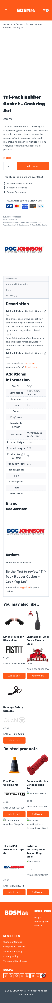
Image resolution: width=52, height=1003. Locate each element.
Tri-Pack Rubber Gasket (38, 225)
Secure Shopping (12, 951)
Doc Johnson (24, 225)
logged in (25, 587)
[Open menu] (5, 10)
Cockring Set (13, 225)
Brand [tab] (9, 290)
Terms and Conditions (15, 961)
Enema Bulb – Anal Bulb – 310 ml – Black (38, 640)
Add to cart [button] (14, 675)
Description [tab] (11, 278)
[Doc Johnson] (24, 250)
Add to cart (33, 166)
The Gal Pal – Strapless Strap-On (13, 850)
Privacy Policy (10, 956)
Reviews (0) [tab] (11, 295)
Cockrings (16, 222)
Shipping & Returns (14, 946)
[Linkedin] (27, 975)
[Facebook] (5, 975)
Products (33, 222)
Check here (31, 367)
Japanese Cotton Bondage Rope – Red (37, 785)
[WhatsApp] (38, 975)
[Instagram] (16, 975)
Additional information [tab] (17, 284)
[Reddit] (32, 975)
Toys (39, 222)
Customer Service (12, 941)
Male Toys (25, 222)
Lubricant (30, 363)
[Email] (22, 975)
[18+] (43, 975)
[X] (11, 975)
